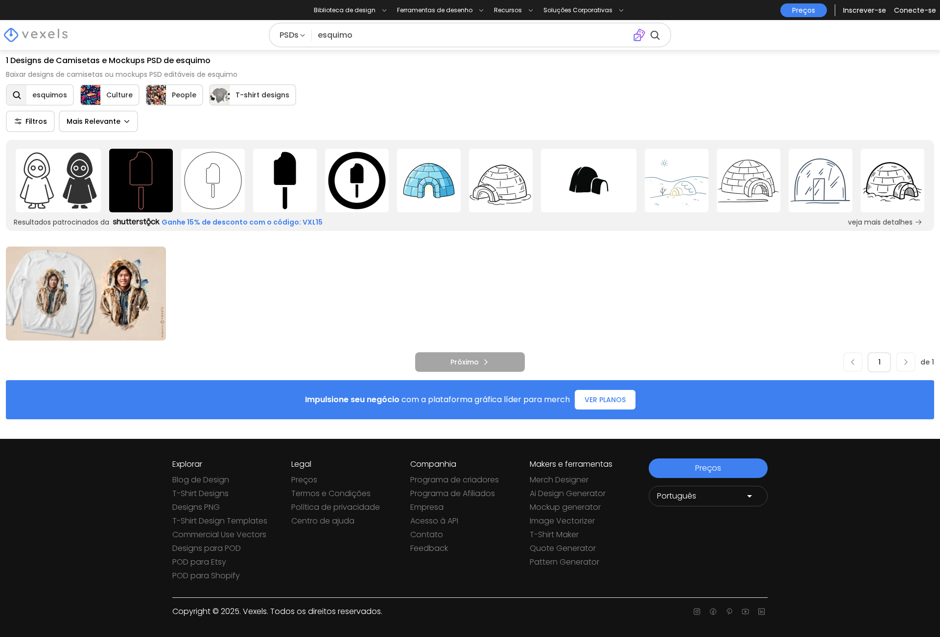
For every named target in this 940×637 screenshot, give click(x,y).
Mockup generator (565, 507)
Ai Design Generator (568, 493)
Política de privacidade (335, 507)
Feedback (429, 548)
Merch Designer (559, 479)
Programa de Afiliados (452, 493)
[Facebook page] (713, 611)
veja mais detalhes (880, 222)
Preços (304, 479)
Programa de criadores (454, 479)
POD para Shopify (206, 575)
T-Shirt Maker (554, 534)
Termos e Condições (331, 493)
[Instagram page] (697, 611)
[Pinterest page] (729, 611)
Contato (426, 534)
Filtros (36, 121)
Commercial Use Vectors (219, 534)
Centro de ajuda (322, 520)
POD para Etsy (199, 562)
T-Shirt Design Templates (219, 520)
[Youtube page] (745, 611)
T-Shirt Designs (200, 493)
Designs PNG (196, 507)
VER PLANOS (605, 400)
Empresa (427, 507)
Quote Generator (563, 548)
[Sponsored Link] (58, 180)
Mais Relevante (93, 121)
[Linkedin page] (761, 611)
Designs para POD (206, 548)
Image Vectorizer (562, 520)
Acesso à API (434, 520)
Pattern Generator (564, 562)
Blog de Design (200, 479)
